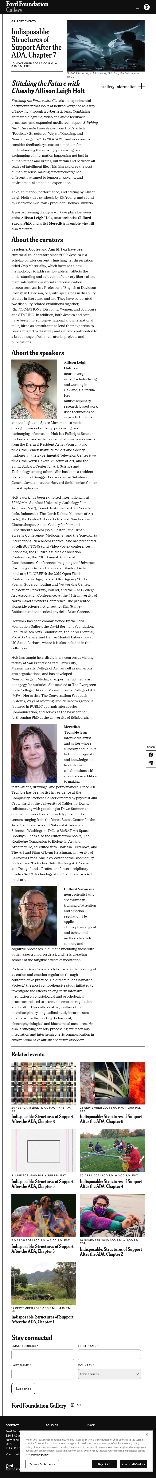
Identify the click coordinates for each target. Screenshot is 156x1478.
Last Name (21, 1365)
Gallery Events (23, 21)
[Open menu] (137, 7)
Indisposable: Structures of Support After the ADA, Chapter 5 (42, 1183)
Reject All (104, 1464)
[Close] (147, 1434)
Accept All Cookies (133, 1464)
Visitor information (18, 1454)
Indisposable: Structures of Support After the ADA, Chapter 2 (111, 1251)
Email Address (24, 1346)
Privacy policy (40, 1454)
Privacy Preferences (42, 1464)
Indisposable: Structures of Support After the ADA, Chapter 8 (42, 1118)
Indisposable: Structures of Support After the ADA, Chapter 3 (42, 1248)
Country (86, 1365)
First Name (88, 1346)
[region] (86, 1451)
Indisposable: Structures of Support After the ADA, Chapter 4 (111, 1183)
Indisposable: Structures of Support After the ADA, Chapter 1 (42, 1319)
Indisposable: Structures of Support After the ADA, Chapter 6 (111, 1118)
